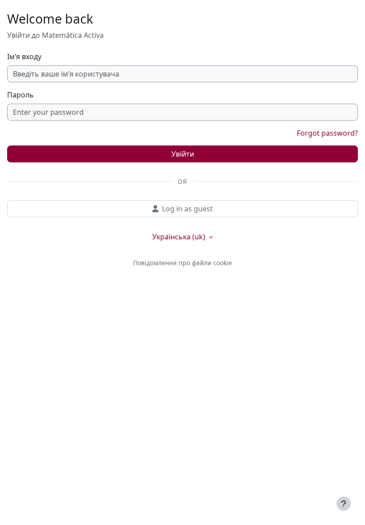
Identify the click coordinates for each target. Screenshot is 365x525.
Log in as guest (187, 209)
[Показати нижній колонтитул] (344, 504)
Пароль (20, 95)
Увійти (182, 154)
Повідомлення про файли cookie (182, 262)
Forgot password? (327, 133)
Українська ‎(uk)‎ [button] (179, 237)
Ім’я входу (24, 56)
